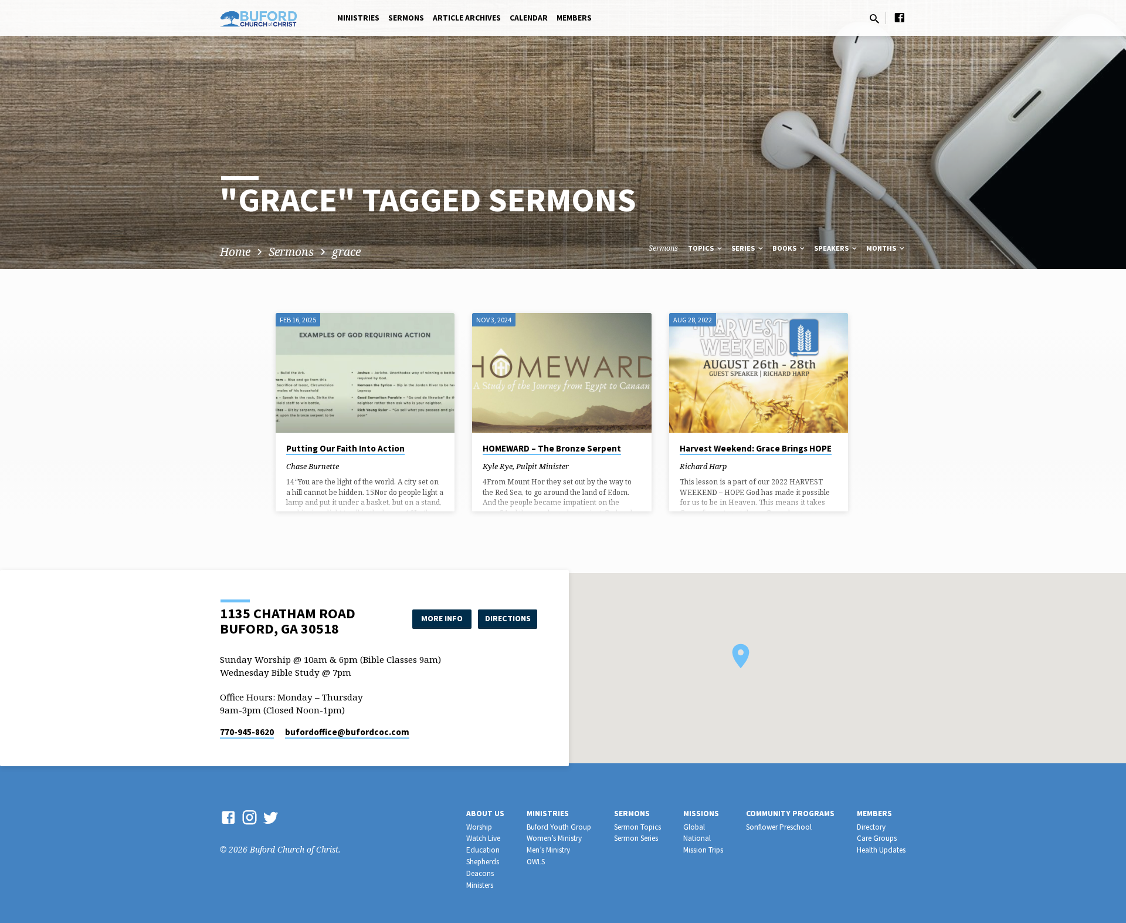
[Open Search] (874, 18)
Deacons (480, 873)
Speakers (832, 248)
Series (744, 248)
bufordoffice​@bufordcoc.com (347, 731)
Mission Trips (703, 850)
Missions (701, 813)
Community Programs (790, 813)
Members (574, 18)
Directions (508, 618)
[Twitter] (270, 817)
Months (882, 248)
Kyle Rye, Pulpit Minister (526, 466)
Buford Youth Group (559, 827)
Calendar (529, 18)
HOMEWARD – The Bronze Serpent (552, 448)
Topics (701, 248)
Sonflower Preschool (779, 827)
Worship (479, 827)
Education (483, 850)
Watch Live (483, 838)
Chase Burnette (312, 466)
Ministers (479, 885)
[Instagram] (249, 817)
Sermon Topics (637, 827)
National (697, 838)
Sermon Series (636, 838)
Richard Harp (703, 466)
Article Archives (467, 18)
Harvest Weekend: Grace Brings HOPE (756, 448)
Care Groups (877, 838)
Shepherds (482, 862)
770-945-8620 (247, 731)
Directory (871, 827)
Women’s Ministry (554, 838)
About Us (485, 813)
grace (346, 252)
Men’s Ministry (548, 850)
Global (694, 827)
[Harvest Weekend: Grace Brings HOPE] (758, 373)
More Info (442, 618)
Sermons (406, 18)
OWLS (536, 862)
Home (235, 252)
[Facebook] (899, 17)
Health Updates (881, 850)
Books (785, 248)
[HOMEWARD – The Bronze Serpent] (561, 373)
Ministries (358, 18)
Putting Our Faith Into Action (345, 448)
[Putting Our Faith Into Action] (365, 373)
